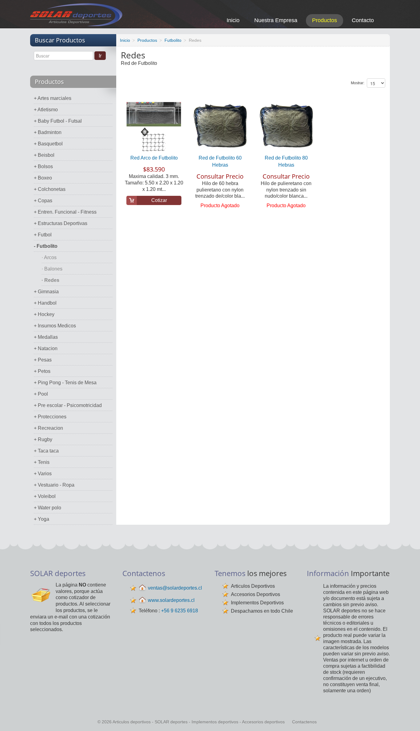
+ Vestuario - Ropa (54, 485)
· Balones (52, 268)
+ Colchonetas (49, 189)
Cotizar (159, 200)
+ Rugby (43, 439)
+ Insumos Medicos (55, 325)
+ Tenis (42, 462)
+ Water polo (47, 507)
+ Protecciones (50, 416)
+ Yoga (41, 519)
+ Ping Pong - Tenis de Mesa (65, 382)
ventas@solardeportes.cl (175, 588)
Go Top (408, 718)
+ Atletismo (46, 109)
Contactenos (304, 721)
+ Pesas (43, 359)
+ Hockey (44, 314)
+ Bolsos (43, 166)
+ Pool (41, 394)
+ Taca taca (46, 450)
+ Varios (43, 473)
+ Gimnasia (46, 291)
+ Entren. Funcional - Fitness (65, 212)
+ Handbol (45, 303)
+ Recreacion (48, 428)
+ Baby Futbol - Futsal (58, 121)
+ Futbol (43, 234)
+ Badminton (47, 132)
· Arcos (49, 257)
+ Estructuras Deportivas (60, 223)
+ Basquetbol (48, 143)
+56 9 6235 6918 (179, 610)
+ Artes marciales (52, 98)
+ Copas (43, 200)
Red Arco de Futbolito (154, 157)
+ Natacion (45, 348)
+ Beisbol (44, 155)
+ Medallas (46, 337)
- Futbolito (45, 246)
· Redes (50, 280)
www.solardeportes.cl (171, 600)
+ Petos (42, 371)
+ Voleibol (45, 496)
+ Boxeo (43, 177)
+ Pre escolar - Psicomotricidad (68, 405)
